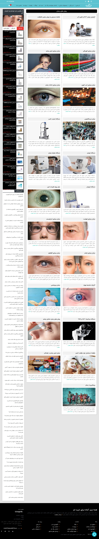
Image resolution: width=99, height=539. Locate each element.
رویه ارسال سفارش (71, 529)
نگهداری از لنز (91, 529)
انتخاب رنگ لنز (54, 529)
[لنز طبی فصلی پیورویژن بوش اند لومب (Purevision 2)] (20, 186)
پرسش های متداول (53, 531)
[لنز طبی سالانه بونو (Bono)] (20, 74)
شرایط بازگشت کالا (71, 531)
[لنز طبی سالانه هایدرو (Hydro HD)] (20, 82)
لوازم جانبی (6, 28)
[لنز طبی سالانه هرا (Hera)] (20, 106)
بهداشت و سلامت (90, 527)
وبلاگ (35, 5)
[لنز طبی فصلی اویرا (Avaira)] (20, 170)
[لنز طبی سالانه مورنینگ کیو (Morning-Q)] (20, 50)
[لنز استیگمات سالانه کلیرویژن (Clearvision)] (20, 146)
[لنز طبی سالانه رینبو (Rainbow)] (20, 66)
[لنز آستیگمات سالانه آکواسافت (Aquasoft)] (20, 138)
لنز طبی (78, 5)
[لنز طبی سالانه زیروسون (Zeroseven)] (20, 122)
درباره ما (25, 5)
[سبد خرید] (9, 5)
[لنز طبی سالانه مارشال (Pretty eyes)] (20, 114)
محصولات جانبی (63, 5)
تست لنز (41, 5)
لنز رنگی (71, 5)
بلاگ (75, 524)
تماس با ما (19, 5)
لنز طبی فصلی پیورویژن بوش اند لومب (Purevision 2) (10, 184)
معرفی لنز (92, 524)
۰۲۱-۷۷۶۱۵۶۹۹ (10, 1)
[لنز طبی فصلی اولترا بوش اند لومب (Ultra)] (20, 178)
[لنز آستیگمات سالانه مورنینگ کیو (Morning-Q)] (20, 130)
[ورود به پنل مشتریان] (7, 5)
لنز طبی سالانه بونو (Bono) (9, 71)
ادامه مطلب (71, 77)
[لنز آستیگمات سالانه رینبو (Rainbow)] (20, 154)
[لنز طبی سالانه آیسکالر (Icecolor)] (20, 42)
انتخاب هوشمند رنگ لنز (51, 5)
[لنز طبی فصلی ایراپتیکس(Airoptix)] (20, 162)
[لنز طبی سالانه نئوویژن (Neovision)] (20, 58)
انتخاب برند (55, 527)
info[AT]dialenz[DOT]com (10, 528)
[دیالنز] (89, 534)
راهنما (30, 5)
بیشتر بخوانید (58, 515)
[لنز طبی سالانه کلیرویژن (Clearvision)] (20, 98)
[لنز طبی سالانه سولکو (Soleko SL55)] (20, 90)
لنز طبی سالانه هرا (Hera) (9, 103)
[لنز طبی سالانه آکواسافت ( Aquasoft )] (20, 34)
